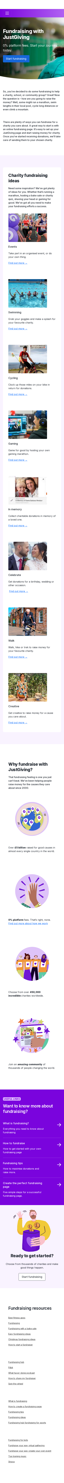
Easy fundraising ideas (19, 1334)
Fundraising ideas (17, 1417)
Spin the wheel (15, 1383)
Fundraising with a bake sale (22, 1328)
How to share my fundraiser (22, 1378)
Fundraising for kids (18, 1440)
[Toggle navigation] (7, 13)
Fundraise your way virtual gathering (26, 1445)
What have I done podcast (21, 1373)
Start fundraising (16, 58)
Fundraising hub (16, 1362)
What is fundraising (17, 1401)
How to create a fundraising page (25, 1406)
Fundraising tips (16, 1412)
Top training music (17, 1456)
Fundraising (14, 1323)
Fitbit (10, 1367)
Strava (11, 1461)
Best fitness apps (16, 1317)
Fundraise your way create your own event (29, 1451)
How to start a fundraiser (20, 1344)
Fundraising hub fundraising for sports (27, 1422)
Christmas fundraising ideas (21, 1339)
